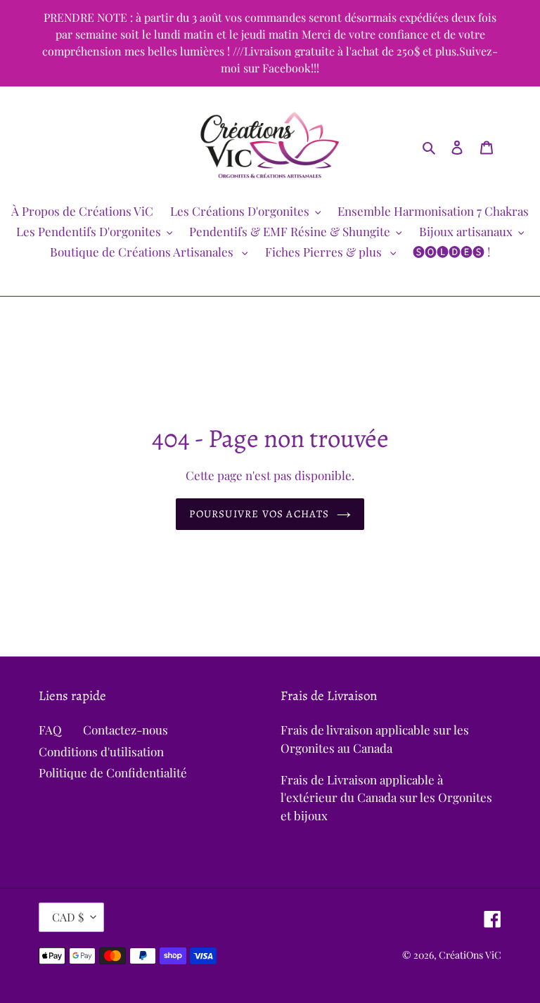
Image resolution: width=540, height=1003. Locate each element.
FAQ (50, 729)
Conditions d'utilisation (101, 751)
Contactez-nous (125, 729)
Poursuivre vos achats (259, 514)
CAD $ (68, 917)
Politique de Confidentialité (113, 772)
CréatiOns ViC (470, 955)
